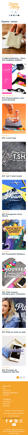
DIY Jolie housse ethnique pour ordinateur (13, 293)
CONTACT (6, 406)
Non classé (9, 96)
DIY (4, 388)
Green (4, 56)
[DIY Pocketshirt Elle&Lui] (14, 235)
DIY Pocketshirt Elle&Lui (13, 254)
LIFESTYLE (7, 390)
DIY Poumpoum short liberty (12, 215)
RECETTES (7, 386)
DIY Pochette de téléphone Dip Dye (10, 371)
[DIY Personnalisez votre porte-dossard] (14, 79)
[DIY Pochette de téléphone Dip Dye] (14, 351)
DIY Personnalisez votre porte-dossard (13, 99)
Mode (4, 96)
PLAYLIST (6, 404)
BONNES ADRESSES (10, 393)
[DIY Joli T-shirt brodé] (14, 157)
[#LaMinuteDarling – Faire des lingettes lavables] (14, 39)
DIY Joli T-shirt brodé (12, 176)
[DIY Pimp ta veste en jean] (14, 313)
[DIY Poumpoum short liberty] (14, 195)
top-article (10, 56)
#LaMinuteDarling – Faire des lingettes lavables (13, 59)
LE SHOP (6, 395)
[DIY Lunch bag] (14, 119)
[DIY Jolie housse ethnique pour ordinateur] (14, 273)
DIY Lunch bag (9, 138)
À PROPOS (7, 399)
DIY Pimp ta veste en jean (14, 332)
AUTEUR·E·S (7, 401)
